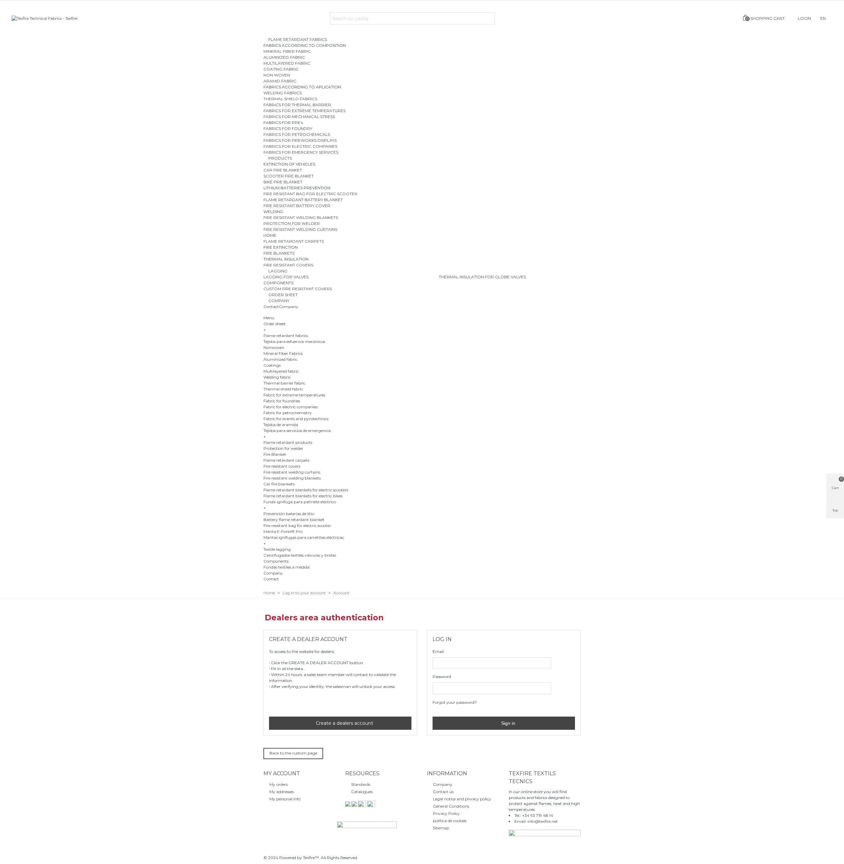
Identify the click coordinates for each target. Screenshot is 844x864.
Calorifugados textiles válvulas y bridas (299, 555)
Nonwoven (273, 347)
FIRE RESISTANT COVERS (288, 264)
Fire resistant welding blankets (292, 478)
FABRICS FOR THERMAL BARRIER (297, 104)
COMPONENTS (278, 282)
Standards (360, 784)
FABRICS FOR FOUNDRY (287, 128)
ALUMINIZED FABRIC (284, 57)
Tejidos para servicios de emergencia (297, 430)
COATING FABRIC (281, 69)
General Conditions (451, 806)
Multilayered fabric (281, 371)
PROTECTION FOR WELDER (291, 223)
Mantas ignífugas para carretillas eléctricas (303, 537)
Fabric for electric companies (290, 406)
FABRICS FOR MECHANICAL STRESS (299, 116)
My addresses (281, 791)
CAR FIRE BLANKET (282, 170)
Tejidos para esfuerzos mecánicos (294, 341)
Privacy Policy (446, 813)
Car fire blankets (278, 483)
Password (442, 676)
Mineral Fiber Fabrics (283, 353)
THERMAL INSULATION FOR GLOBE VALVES (482, 276)
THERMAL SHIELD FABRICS (290, 98)
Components (275, 561)
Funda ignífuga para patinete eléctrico (299, 501)
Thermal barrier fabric (284, 383)
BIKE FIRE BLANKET (282, 181)
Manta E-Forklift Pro (283, 531)
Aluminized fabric (280, 359)
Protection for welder (283, 448)
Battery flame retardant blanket (293, 519)
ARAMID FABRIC (279, 80)
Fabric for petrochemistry (287, 412)
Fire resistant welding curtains (291, 472)
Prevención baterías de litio (288, 513)
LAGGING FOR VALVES (286, 276)
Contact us (443, 791)
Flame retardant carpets (286, 460)
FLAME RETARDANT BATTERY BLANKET (303, 199)
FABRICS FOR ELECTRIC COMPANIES (300, 146)
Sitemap (441, 827)
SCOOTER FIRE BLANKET (288, 175)
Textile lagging (277, 549)
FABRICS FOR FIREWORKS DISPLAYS (300, 140)
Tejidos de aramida (280, 424)
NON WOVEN (276, 75)
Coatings (272, 365)
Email (438, 651)
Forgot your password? (455, 702)
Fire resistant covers (281, 466)
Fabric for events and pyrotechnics (295, 418)
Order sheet (274, 323)
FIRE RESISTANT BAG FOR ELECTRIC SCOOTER (310, 193)
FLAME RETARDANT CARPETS (293, 241)
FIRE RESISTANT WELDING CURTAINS (300, 229)
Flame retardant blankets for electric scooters (305, 489)
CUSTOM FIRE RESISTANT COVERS (297, 288)
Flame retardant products (287, 442)
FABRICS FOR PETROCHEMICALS (296, 134)
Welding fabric (277, 377)
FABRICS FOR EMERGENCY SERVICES (300, 152)
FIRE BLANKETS (278, 253)
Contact (271, 306)
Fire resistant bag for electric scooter (297, 525)
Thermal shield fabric (283, 388)
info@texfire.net (543, 821)
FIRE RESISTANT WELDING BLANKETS (300, 217)
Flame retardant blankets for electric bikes (303, 495)
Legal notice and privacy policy (462, 798)
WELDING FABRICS (282, 92)
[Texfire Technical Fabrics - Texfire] (48, 18)
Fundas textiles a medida (286, 567)
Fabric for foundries (281, 400)
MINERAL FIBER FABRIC (287, 51)
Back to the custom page (293, 753)
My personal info (285, 798)
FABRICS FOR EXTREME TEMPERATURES (304, 110)
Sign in (507, 723)
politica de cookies (450, 820)
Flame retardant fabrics (285, 335)
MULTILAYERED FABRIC (286, 63)
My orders (278, 784)
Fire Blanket (274, 454)
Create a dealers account (344, 723)
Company (288, 306)
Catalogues (362, 791)
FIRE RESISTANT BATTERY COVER (296, 205)
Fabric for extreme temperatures (294, 394)
